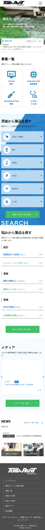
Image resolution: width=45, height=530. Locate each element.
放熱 (13, 150)
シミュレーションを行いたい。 (16, 263)
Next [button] (43, 377)
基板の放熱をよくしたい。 (14, 281)
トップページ (11, 481)
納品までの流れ (11, 454)
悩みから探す (11, 501)
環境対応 (15, 189)
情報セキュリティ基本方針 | (32, 517)
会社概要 (9, 511)
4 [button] (27, 397)
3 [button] (24, 397)
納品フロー (10, 506)
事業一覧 (9, 491)
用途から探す (11, 496)
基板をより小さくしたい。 (14, 289)
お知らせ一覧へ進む (31, 423)
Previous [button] (1, 377)
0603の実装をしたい (12, 307)
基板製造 (33, 84)
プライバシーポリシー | (11, 517)
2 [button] (21, 397)
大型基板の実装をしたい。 (14, 315)
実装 (11, 104)
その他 (33, 104)
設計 (11, 84)
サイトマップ (23, 520)
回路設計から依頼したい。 (14, 254)
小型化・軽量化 (17, 137)
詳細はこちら (31, 41)
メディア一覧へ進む (21, 403)
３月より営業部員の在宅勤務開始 (24, 436)
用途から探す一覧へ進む (21, 214)
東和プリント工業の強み (15, 486)
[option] (22, 377)
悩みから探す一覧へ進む (21, 329)
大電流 (14, 176)
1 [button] (18, 397)
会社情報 (33, 454)
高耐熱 (14, 163)
